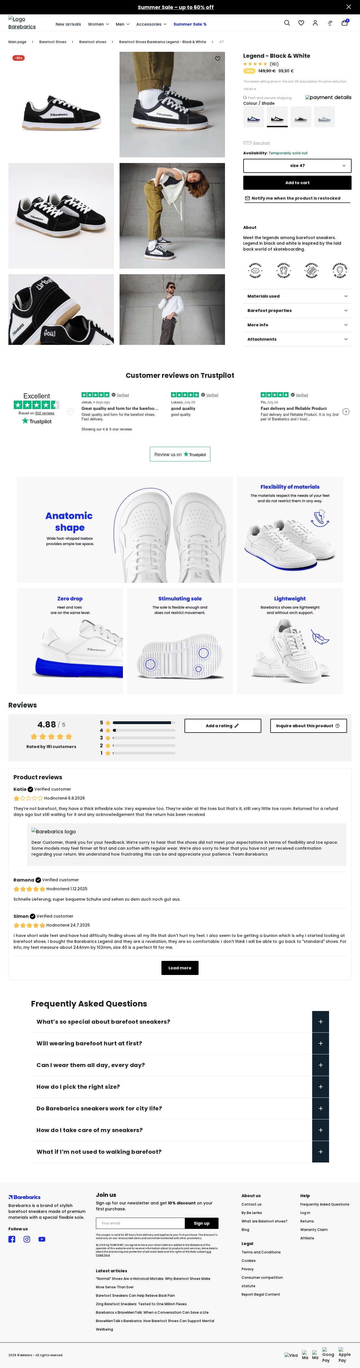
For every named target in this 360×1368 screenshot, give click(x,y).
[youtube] (42, 1239)
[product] (253, 116)
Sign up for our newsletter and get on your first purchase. (154, 1206)
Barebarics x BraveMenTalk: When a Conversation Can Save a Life (152, 1312)
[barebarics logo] (29, 23)
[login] (315, 22)
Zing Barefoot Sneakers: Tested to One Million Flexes (141, 1304)
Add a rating (219, 726)
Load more (180, 968)
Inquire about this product (304, 726)
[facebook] (11, 1239)
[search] (287, 23)
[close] (349, 7)
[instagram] (27, 1239)
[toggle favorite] (218, 59)
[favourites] (301, 22)
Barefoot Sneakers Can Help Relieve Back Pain (135, 1295)
